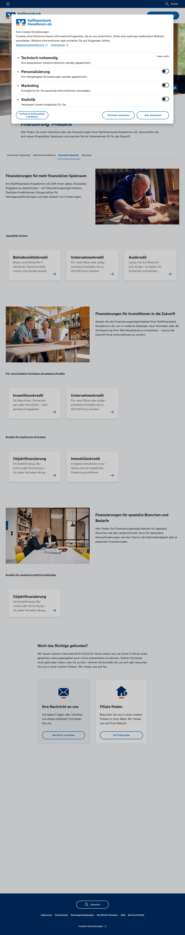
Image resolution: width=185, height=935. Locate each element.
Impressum (58, 45)
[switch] (165, 71)
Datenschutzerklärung (30, 45)
